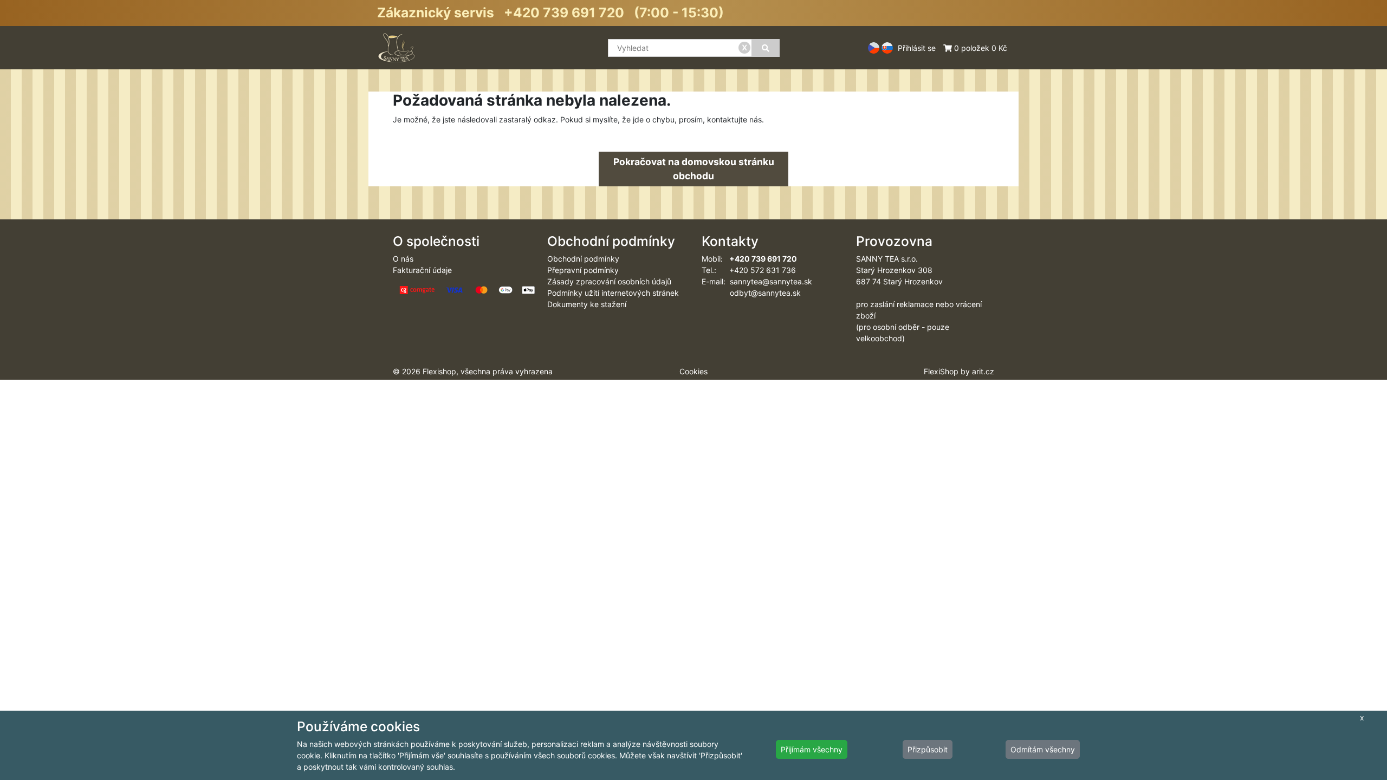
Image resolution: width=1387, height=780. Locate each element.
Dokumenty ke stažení (586, 304)
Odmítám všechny (1042, 749)
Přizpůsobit (928, 749)
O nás (403, 258)
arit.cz (983, 371)
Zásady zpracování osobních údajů (609, 281)
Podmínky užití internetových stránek (613, 292)
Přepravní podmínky (583, 270)
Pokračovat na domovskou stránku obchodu (693, 168)
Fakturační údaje (422, 270)
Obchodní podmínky (583, 258)
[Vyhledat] (765, 48)
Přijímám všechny (811, 749)
